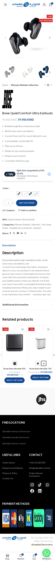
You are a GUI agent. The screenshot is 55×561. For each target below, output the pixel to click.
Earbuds (37, 228)
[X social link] (14, 233)
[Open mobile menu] (5, 5)
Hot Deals (46, 224)
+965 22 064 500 (37, 462)
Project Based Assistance (35, 474)
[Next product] (51, 85)
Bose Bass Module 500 (15, 368)
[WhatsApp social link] (25, 233)
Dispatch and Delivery (12, 468)
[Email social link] (18, 233)
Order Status (8, 462)
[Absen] (14, 399)
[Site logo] (26, 4)
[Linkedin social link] (22, 233)
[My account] (44, 5)
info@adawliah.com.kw (39, 468)
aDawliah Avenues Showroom (16, 431)
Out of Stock (26, 203)
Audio (5, 228)
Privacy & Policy (9, 473)
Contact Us (7, 478)
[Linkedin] (40, 491)
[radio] (19, 193)
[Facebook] (32, 491)
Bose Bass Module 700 (40, 368)
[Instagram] (32, 485)
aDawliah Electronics (42, 544)
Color (5, 188)
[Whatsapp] (47, 485)
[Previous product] (45, 85)
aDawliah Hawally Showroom (15, 437)
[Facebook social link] (10, 233)
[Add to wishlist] (22, 329)
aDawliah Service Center (14, 443)
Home (5, 85)
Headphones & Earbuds (20, 228)
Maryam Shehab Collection (24, 85)
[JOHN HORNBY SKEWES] (41, 399)
